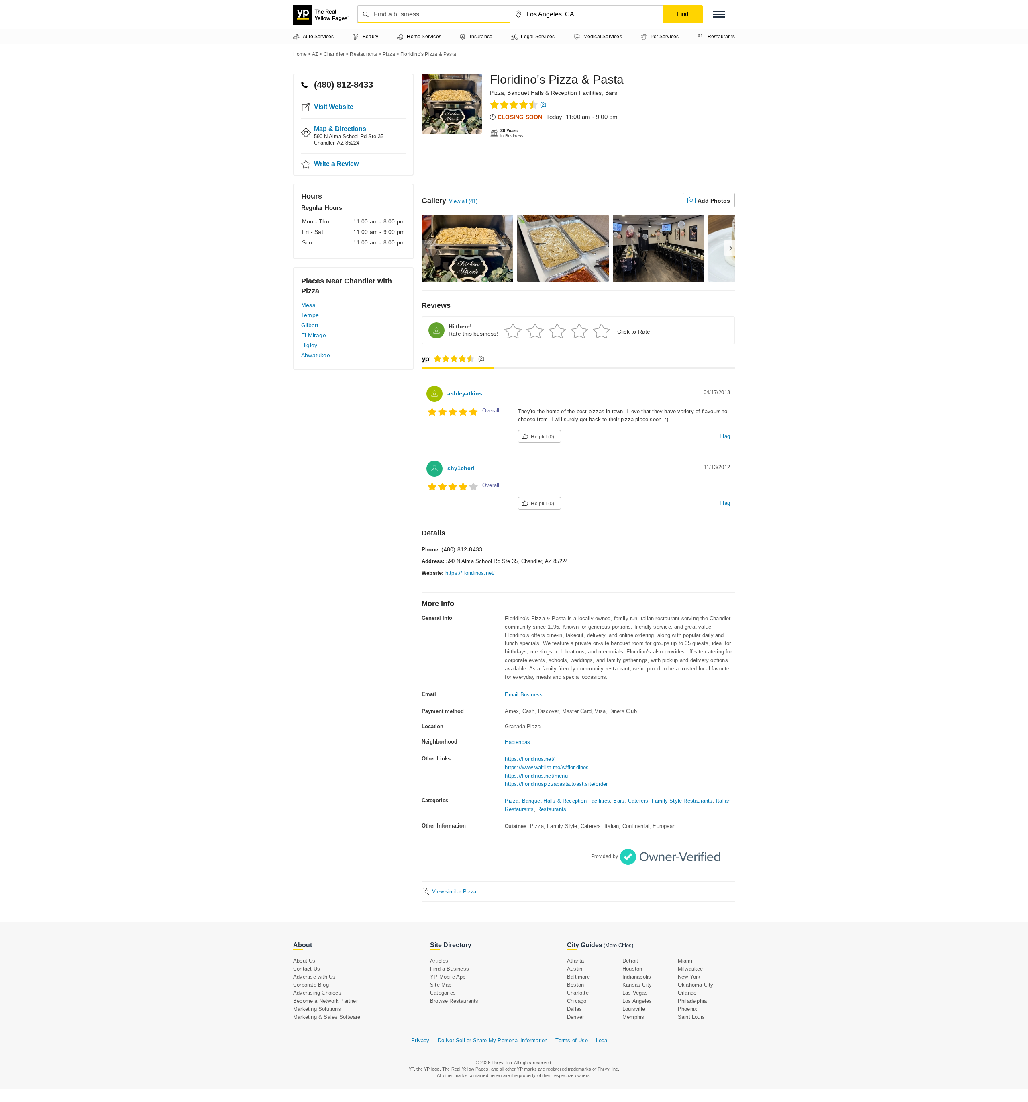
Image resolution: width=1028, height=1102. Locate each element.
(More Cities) (618, 945)
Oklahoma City (696, 985)
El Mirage (313, 335)
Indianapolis (636, 977)
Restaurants (551, 809)
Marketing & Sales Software (326, 1017)
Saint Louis (691, 1017)
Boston (575, 985)
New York (689, 977)
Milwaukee (690, 969)
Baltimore (578, 977)
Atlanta (575, 961)
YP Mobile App (448, 977)
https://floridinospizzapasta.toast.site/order (556, 784)
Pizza (497, 93)
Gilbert (309, 325)
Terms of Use (571, 1040)
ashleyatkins (464, 393)
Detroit (630, 961)
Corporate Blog (311, 985)
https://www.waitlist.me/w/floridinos (547, 767)
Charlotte (578, 993)
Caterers (638, 801)
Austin (574, 969)
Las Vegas (635, 993)
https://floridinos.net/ (470, 573)
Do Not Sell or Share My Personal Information (493, 1040)
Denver (575, 1017)
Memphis (633, 1017)
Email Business (524, 695)
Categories (443, 993)
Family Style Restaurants (682, 801)
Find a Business (449, 969)
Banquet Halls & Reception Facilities (554, 93)
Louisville (633, 1009)
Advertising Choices (317, 993)
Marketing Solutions (317, 1009)
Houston (632, 969)
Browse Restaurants (454, 1001)
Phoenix (687, 1009)
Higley (309, 345)
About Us (304, 961)
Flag (725, 436)
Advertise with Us (314, 977)
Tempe (310, 315)
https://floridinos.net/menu (536, 776)
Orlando (687, 993)
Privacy (420, 1040)
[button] (719, 14)
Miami (685, 961)
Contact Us (306, 969)
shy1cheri (460, 468)
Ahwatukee (315, 355)
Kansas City (637, 985)
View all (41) (463, 201)
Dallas (574, 1009)
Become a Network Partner (325, 1001)
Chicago (576, 1001)
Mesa (308, 305)
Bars (611, 93)
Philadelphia (692, 1001)
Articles (439, 961)
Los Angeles (637, 1001)
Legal (602, 1040)
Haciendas (517, 742)
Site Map (441, 985)
